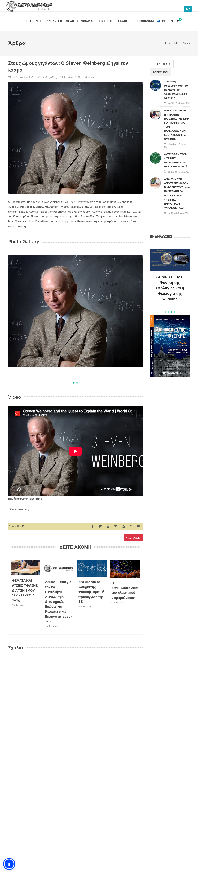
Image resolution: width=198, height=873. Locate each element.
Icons (22, 605)
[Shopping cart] (177, 20)
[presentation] (143, 595)
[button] (74, 383)
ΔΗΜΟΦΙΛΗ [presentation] (160, 71)
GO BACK (133, 537)
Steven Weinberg (19, 509)
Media (15, 605)
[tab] (163, 64)
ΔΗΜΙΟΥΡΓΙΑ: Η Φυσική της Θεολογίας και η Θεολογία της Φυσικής (170, 288)
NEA (176, 43)
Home (167, 43)
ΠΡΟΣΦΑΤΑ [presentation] (163, 63)
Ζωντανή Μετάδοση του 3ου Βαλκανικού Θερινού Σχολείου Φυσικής (176, 89)
